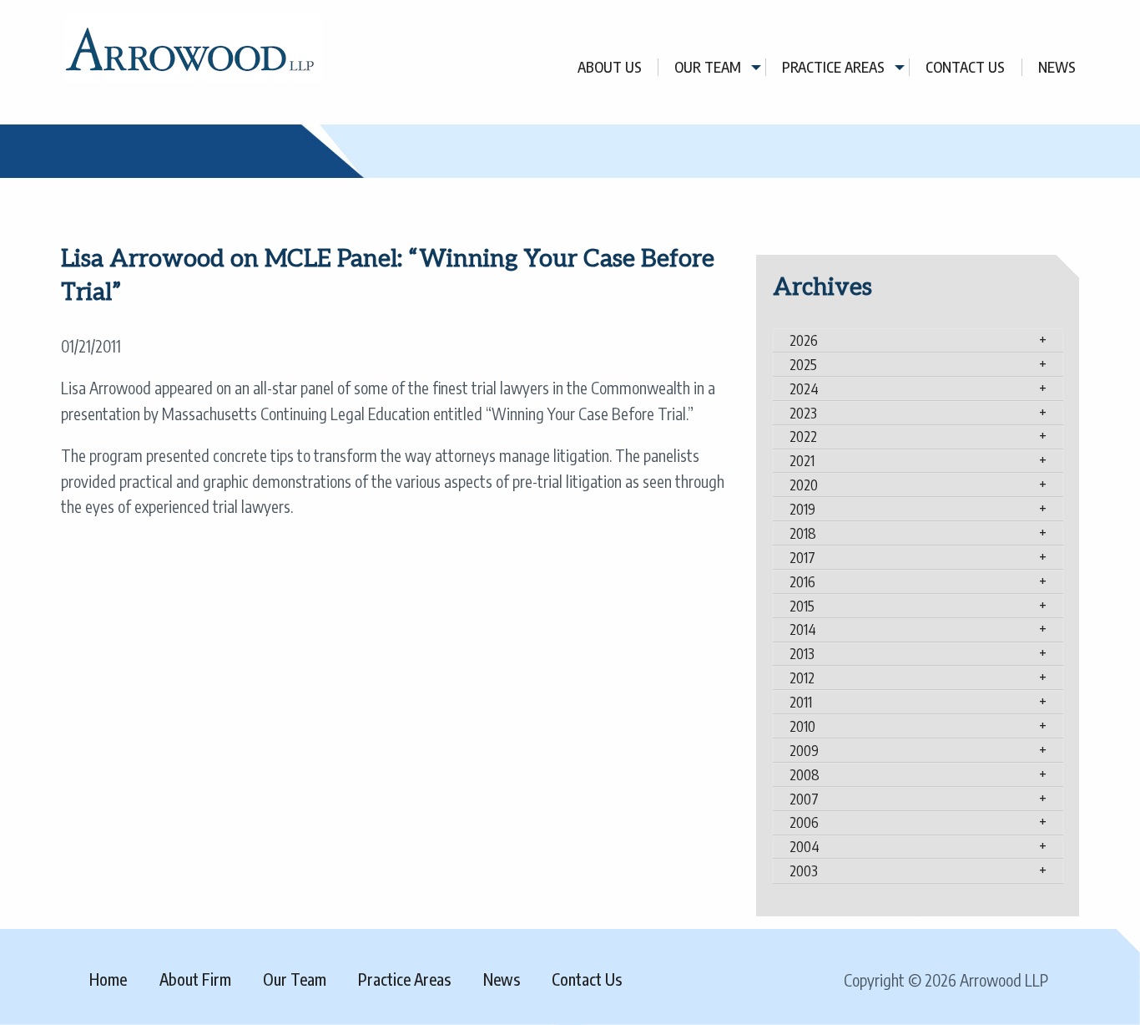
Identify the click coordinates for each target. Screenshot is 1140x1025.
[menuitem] (610, 67)
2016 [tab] (802, 581)
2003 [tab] (803, 870)
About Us (610, 67)
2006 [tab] (804, 822)
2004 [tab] (804, 846)
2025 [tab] (803, 364)
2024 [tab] (804, 388)
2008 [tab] (804, 774)
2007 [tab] (804, 798)
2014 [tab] (802, 629)
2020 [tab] (803, 484)
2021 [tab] (802, 460)
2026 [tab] (803, 340)
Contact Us (965, 67)
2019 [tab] (802, 509)
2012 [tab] (802, 677)
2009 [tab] (804, 750)
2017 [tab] (802, 557)
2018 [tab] (802, 533)
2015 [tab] (802, 605)
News (1057, 67)
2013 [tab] (802, 653)
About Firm (195, 979)
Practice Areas (833, 67)
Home (108, 979)
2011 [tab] (800, 702)
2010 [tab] (802, 726)
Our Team (707, 67)
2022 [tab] (803, 436)
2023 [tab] (803, 412)
